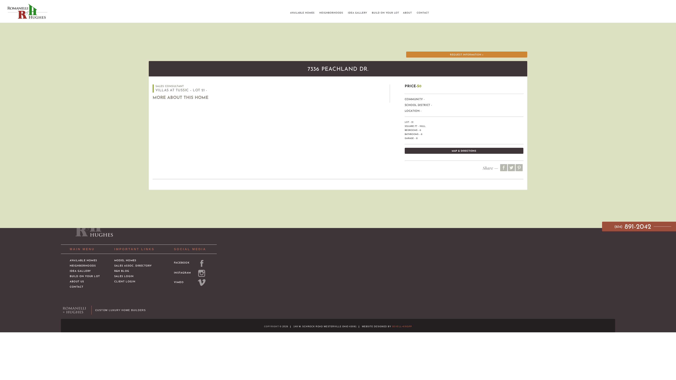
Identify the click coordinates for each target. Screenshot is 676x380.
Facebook (182, 263)
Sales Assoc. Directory (133, 266)
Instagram (182, 273)
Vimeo (179, 282)
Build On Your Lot (85, 276)
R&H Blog (121, 271)
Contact (76, 287)
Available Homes (83, 260)
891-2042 (633, 227)
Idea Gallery (80, 271)
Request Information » (466, 55)
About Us (77, 281)
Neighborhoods (83, 266)
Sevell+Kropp (402, 326)
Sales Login (124, 276)
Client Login (125, 281)
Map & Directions (464, 151)
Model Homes (125, 260)
